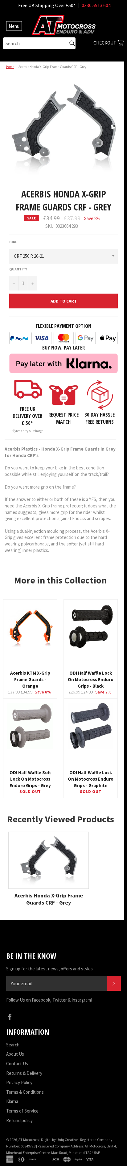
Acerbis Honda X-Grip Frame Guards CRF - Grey (52, 67)
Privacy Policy (19, 1082)
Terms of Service (22, 1111)
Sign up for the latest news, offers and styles (49, 969)
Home (10, 67)
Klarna (12, 1101)
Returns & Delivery (24, 1073)
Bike (13, 242)
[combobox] (39, 43)
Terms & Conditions (25, 1092)
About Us (15, 1054)
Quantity (18, 269)
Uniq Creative (67, 1139)
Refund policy (19, 1120)
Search (12, 1045)
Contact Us (17, 1063)
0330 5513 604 (96, 5)
